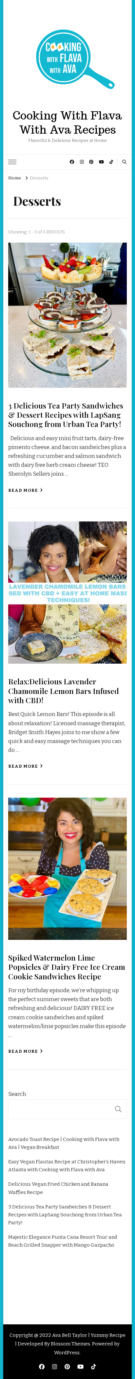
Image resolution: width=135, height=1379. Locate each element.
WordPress (67, 1353)
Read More (23, 490)
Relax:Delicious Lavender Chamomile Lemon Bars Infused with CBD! (63, 690)
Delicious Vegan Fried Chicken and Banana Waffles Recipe (58, 1188)
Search (17, 1094)
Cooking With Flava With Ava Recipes (67, 122)
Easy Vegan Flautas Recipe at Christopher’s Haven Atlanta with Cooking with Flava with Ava (66, 1166)
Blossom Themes (70, 1344)
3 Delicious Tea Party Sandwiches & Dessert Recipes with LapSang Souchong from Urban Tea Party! (65, 414)
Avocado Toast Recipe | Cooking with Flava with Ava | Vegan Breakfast (63, 1143)
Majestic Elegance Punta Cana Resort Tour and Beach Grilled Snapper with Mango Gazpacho (62, 1241)
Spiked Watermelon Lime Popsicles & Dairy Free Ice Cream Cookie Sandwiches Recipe (66, 966)
